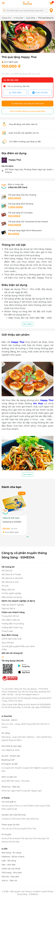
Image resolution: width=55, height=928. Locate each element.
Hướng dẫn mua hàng (13, 623)
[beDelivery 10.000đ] (14, 503)
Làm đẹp (6, 750)
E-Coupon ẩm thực (10, 768)
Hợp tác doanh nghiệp (13, 604)
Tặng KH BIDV (15, 740)
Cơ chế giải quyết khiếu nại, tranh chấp (18, 648)
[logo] (27, 3)
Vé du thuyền (20, 828)
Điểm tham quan (37, 806)
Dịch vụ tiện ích (9, 777)
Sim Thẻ (32, 828)
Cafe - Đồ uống (9, 860)
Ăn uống (6, 733)
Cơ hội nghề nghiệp (11, 593)
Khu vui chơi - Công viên (13, 724)
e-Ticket (6, 798)
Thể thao (16, 819)
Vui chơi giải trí (9, 802)
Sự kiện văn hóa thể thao (14, 815)
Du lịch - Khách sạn (11, 756)
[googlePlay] (26, 666)
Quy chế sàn (8, 642)
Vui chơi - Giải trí (9, 720)
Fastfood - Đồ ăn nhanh (13, 856)
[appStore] (26, 672)
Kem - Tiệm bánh (38, 737)
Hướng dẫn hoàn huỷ (12, 627)
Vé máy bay (40, 838)
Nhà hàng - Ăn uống (11, 852)
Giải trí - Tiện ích (9, 880)
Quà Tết (5, 781)
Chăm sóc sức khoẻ (11, 868)
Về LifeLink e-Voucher (12, 578)
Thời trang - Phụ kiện (20, 781)
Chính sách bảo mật (12, 638)
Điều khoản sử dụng (12, 597)
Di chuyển (6, 834)
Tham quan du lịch (11, 824)
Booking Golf (8, 760)
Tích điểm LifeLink (11, 620)
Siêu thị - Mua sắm (10, 876)
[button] (21, 47)
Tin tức (5, 585)
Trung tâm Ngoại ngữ (31, 791)
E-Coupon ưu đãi (9, 764)
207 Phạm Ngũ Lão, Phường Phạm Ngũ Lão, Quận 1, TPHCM (29, 170)
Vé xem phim (8, 806)
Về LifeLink (7, 570)
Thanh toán (7, 631)
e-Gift (4, 848)
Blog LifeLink (8, 589)
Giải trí (39, 724)
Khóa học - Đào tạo (11, 787)
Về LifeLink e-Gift (10, 582)
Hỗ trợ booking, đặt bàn (18, 86)
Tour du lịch (7, 828)
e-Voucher (7, 716)
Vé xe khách (15, 838)
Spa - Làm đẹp (8, 864)
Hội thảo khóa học (30, 819)
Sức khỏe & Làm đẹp (11, 746)
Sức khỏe (15, 750)
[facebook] (3, 657)
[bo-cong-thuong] (10, 678)
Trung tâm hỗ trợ (10, 616)
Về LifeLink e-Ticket (11, 574)
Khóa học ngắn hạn (11, 791)
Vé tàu (5, 838)
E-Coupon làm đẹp (29, 768)
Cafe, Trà (25, 737)
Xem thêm (27, 324)
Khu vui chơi (22, 806)
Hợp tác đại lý (8, 608)
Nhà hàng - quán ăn (11, 737)
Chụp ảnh (30, 724)
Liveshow (6, 819)
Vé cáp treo (27, 838)
